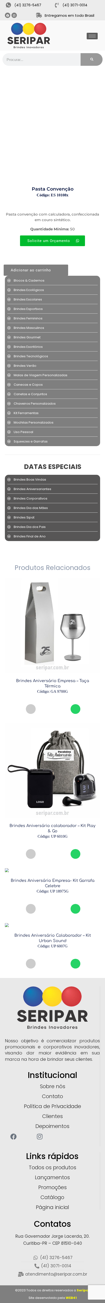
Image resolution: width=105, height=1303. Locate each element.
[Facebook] (7, 15)
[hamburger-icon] (92, 36)
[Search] (92, 59)
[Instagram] (14, 15)
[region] (52, 1273)
